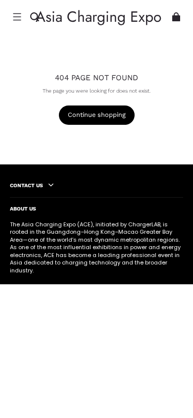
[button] (17, 17)
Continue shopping (97, 114)
